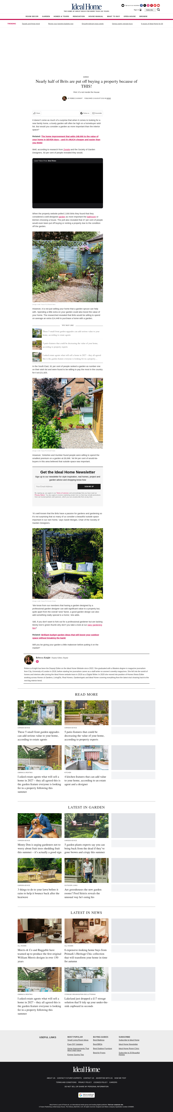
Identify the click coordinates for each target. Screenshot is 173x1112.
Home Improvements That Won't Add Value (78, 1049)
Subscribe (149, 10)
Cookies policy (100, 1082)
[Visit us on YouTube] (158, 5)
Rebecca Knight (76, 98)
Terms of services (62, 493)
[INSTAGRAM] (38, 661)
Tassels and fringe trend (31, 24)
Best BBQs (97, 1044)
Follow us (86, 113)
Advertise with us (104, 1078)
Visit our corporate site (115, 1105)
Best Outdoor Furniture (102, 1049)
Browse (143, 16)
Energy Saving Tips (75, 1055)
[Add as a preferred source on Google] (86, 1095)
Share (38, 113)
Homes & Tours (61, 16)
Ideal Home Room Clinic (129, 1049)
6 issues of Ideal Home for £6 (152, 24)
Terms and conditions (66, 1082)
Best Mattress (98, 1040)
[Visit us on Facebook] (141, 5)
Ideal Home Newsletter (128, 1044)
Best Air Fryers (99, 1053)
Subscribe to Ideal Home (129, 1040)
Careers (113, 1082)
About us (51, 1078)
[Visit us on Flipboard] (155, 5)
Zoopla (66, 149)
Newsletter (98, 113)
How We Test (120, 1078)
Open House (130, 16)
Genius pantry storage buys (122, 24)
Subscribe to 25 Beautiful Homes (129, 1054)
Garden (46, 16)
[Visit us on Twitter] (144, 5)
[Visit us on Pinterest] (151, 5)
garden (62, 217)
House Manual (96, 16)
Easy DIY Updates (75, 1044)
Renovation (79, 16)
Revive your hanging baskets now (60, 24)
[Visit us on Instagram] (148, 5)
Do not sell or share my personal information (87, 1086)
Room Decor (32, 16)
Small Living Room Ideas (77, 1040)
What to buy (113, 16)
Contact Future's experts (69, 1078)
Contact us (88, 1078)
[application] (67, 183)
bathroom (91, 217)
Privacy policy (85, 1082)
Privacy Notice (40, 495)
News (109, 98)
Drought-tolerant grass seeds (93, 24)
